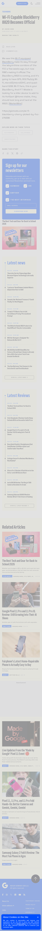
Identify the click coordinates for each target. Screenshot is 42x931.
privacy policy (21, 924)
